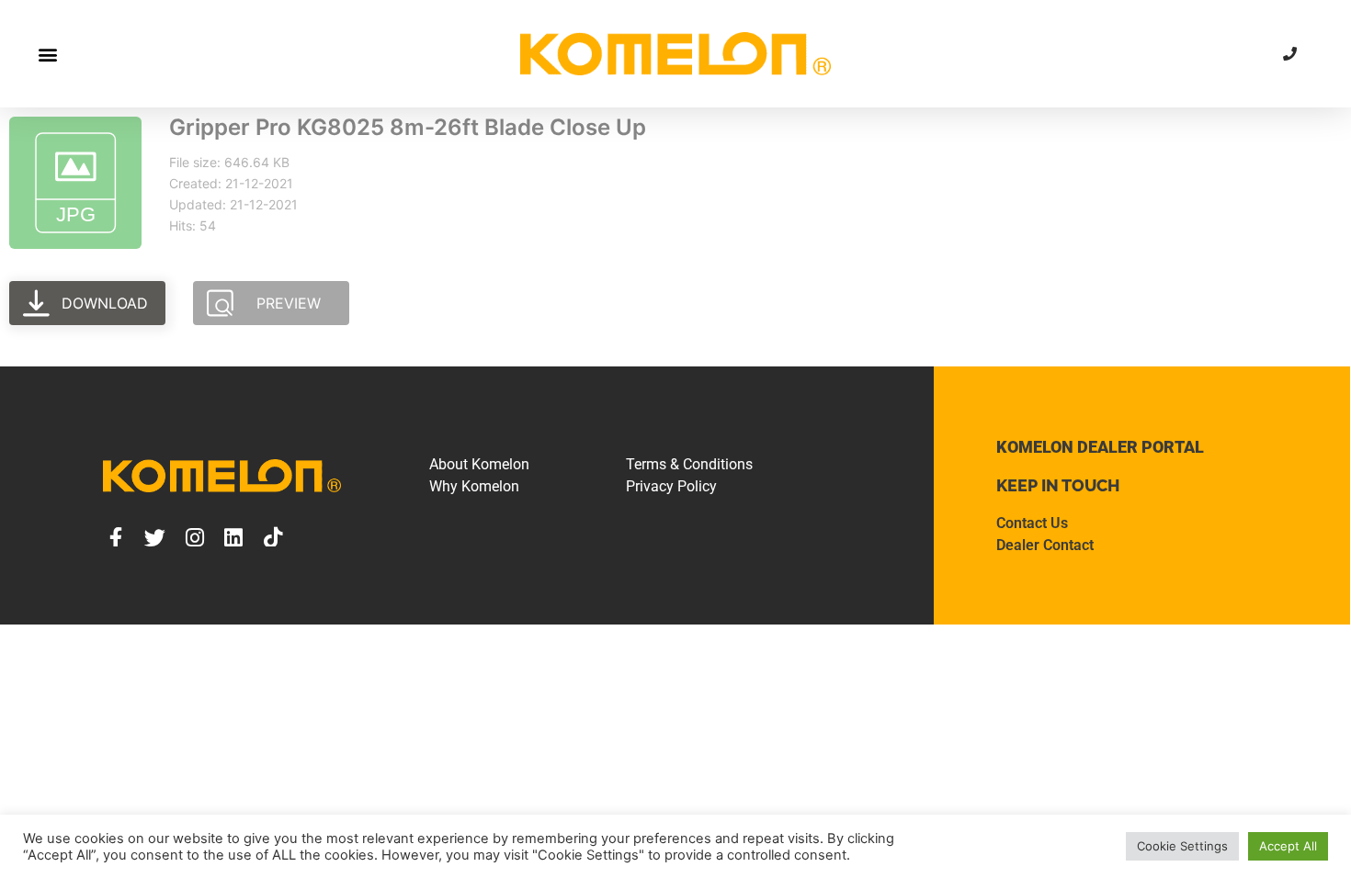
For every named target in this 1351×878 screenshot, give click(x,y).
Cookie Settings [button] (1182, 846)
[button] (47, 54)
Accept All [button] (1288, 846)
